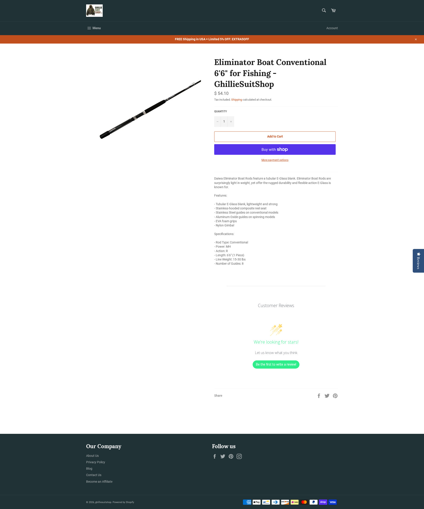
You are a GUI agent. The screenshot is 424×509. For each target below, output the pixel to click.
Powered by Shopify (123, 502)
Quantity (220, 111)
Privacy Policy (95, 462)
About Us (92, 455)
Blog (89, 468)
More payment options (274, 160)
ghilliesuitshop (103, 502)
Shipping (236, 99)
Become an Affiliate (99, 481)
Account (332, 28)
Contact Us (93, 475)
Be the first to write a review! (276, 364)
